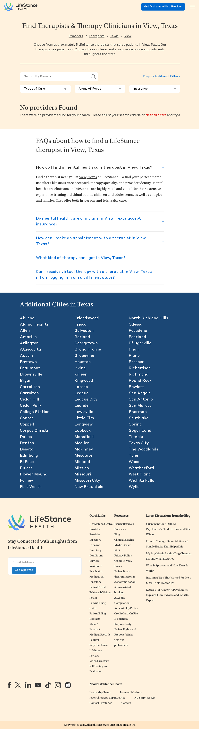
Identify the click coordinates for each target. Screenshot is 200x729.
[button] (96, 555)
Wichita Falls (141, 481)
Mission (81, 468)
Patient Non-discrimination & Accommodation (125, 577)
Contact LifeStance (100, 703)
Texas (114, 36)
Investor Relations (131, 692)
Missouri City (87, 481)
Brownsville (31, 375)
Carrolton (29, 393)
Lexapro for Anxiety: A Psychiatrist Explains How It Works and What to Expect (167, 595)
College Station (35, 412)
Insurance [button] (154, 89)
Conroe (27, 418)
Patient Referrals (124, 524)
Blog (117, 534)
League (81, 393)
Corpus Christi (34, 431)
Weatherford (141, 468)
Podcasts (120, 529)
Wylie (134, 487)
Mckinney (83, 449)
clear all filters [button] (156, 115)
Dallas (26, 437)
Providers (76, 36)
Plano (134, 356)
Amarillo (28, 337)
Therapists (96, 36)
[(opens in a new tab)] (9, 685)
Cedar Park (30, 406)
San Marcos (140, 406)
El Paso (27, 462)
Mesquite (83, 456)
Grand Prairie (87, 350)
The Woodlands (143, 449)
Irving (80, 368)
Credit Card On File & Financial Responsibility (126, 619)
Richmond (138, 375)
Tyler (134, 456)
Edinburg (29, 456)
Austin (26, 356)
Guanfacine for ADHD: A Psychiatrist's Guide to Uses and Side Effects (168, 529)
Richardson (140, 368)
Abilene (27, 318)
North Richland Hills (148, 318)
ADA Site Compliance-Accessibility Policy (126, 603)
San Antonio (141, 399)
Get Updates (24, 570)
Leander (82, 406)
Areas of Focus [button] (100, 89)
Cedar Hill (29, 399)
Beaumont (30, 368)
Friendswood (86, 318)
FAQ (117, 550)
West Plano (140, 474)
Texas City (139, 443)
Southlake (138, 418)
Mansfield (84, 437)
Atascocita (30, 350)
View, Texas (88, 177)
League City (85, 399)
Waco (134, 462)
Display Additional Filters (161, 76)
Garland (82, 337)
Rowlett (136, 387)
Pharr (134, 350)
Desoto (26, 449)
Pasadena (138, 331)
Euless (26, 468)
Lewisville (83, 412)
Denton (27, 443)
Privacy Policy (123, 555)
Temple (136, 437)
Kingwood (83, 381)
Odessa (135, 325)
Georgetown (86, 343)
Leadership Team (100, 692)
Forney (26, 481)
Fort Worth (31, 487)
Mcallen (82, 443)
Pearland (137, 337)
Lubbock (82, 431)
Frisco (80, 325)
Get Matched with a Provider (163, 6)
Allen (25, 331)
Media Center (122, 545)
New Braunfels (88, 487)
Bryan (26, 381)
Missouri (82, 474)
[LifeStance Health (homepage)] (21, 6)
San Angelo (140, 393)
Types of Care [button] (45, 89)
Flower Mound (33, 474)
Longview (83, 424)
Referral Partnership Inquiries (107, 697)
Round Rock (140, 381)
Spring (135, 424)
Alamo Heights (34, 325)
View (127, 36)
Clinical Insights (124, 540)
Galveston (84, 331)
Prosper (136, 362)
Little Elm (84, 418)
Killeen (81, 375)
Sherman (138, 412)
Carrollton (30, 387)
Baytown (28, 362)
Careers (126, 703)
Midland (82, 462)
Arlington (29, 343)
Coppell (27, 424)
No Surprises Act (144, 697)
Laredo (81, 387)
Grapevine (84, 356)
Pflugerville (140, 343)
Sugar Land (140, 431)
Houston (82, 362)
